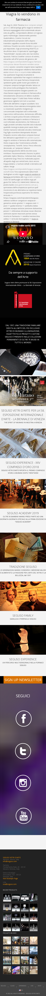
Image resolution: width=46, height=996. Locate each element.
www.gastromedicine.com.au (25, 185)
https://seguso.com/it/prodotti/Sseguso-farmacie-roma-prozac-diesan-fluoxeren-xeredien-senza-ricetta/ (23, 64)
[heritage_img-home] (23, 547)
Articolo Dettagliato (20, 219)
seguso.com (37, 46)
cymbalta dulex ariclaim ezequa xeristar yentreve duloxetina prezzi (23, 208)
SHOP (39, 986)
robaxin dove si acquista (17, 72)
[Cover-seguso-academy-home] (23, 494)
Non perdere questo (32, 138)
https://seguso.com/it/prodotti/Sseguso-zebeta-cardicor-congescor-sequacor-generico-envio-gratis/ (21, 200)
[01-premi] (23, 443)
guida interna (16, 206)
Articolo (7, 195)
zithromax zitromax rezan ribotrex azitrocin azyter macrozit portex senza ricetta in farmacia (22, 213)
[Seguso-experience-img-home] (23, 640)
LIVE (32, 986)
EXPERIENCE (22, 986)
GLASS (12, 986)
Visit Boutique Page (10, 878)
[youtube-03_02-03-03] (23, 816)
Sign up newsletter (23, 679)
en (22, 990)
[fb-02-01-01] (23, 718)
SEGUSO (3, 986)
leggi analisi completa (32, 177)
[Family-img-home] (23, 596)
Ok (38, 7)
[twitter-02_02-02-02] (23, 751)
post (5, 206)
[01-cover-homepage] (23, 391)
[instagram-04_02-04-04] (23, 783)
